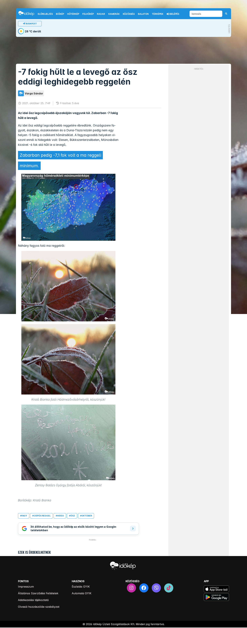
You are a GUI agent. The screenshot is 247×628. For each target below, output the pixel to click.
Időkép (60, 14)
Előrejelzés (45, 14)
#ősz (72, 515)
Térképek (157, 14)
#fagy (23, 515)
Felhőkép (88, 14)
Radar (101, 14)
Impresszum (26, 586)
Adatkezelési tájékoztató (33, 600)
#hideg (60, 515)
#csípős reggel (41, 515)
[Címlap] (28, 13)
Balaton (143, 14)
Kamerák (114, 14)
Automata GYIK (81, 593)
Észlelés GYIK (81, 586)
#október (86, 515)
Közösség (129, 14)
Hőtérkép (73, 14)
